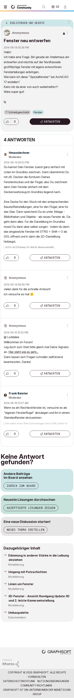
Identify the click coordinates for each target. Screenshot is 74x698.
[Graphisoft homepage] (56, 652)
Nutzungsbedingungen (53, 681)
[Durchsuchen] (6, 6)
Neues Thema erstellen (25, 530)
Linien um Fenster (21, 584)
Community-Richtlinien (36, 685)
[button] (7, 122)
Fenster (38, 112)
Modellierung (16, 564)
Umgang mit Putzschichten (27, 572)
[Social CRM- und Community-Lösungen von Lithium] (11, 662)
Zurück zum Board (21, 486)
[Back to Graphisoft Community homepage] (22, 6)
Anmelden (66, 7)
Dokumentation (17, 617)
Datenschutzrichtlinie (19, 681)
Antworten (52, 121)
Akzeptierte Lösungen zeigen (31, 508)
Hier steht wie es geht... (23, 352)
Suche (44, 7)
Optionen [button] (68, 22)
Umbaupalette (18, 612)
